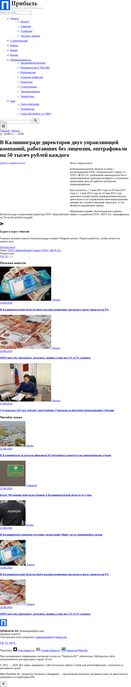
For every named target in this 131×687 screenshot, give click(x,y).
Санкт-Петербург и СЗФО (35, 113)
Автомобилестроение (33, 62)
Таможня (25, 26)
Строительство (19, 40)
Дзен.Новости (26, 650)
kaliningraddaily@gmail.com (51, 637)
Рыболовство (28, 72)
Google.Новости (50, 650)
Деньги (14, 18)
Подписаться (7, 247)
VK (2, 256)
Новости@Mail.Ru (77, 650)
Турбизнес (26, 31)
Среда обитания (29, 104)
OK (11, 256)
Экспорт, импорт (30, 35)
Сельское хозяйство (31, 77)
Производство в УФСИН (35, 67)
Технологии (27, 108)
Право (14, 50)
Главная (4, 130)
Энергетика (27, 96)
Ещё (12, 101)
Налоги (24, 21)
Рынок (14, 55)
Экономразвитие (30, 91)
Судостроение (28, 86)
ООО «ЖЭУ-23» (51, 250)
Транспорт (26, 82)
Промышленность (20, 59)
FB (11, 642)
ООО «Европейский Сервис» (25, 250)
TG (7, 256)
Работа (14, 45)
